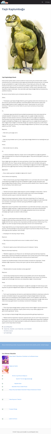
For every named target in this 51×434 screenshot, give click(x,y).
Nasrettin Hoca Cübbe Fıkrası (19, 386)
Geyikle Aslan (17, 383)
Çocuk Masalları (8, 327)
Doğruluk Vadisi (13, 366)
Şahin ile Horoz (13, 418)
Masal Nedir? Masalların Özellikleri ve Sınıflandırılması (23, 356)
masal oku (6, 329)
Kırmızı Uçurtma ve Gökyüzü (19, 375)
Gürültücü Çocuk (8, 331)
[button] (42, 2)
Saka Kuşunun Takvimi (15, 399)
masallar (12, 329)
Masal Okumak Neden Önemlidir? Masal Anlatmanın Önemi (25, 389)
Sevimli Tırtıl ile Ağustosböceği (24, 379)
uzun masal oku (19, 329)
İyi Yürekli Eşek (8, 333)
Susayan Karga (13, 409)
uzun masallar (28, 329)
